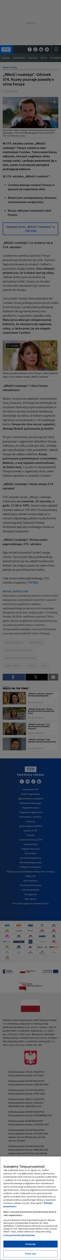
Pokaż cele (30, 1253)
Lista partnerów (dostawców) (19, 1235)
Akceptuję (30, 1244)
